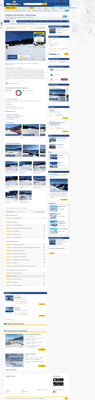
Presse (7, 393)
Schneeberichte (35, 10)
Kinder (54, 48)
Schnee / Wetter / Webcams (22, 21)
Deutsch (65, 1)
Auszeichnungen (30, 23)
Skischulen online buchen (12, 114)
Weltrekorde (55, 1)
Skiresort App (56, 376)
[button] (54, 54)
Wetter (41, 10)
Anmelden (52, 253)
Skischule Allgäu (9, 119)
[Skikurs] (7, 83)
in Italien (58, 111)
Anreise (56, 21)
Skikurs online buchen (13, 83)
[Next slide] (45, 130)
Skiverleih (41, 21)
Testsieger (46, 1)
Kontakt (61, 21)
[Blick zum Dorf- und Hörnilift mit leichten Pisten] (11, 195)
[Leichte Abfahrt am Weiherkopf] (25, 166)
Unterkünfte (54, 10)
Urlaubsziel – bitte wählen (54, 43)
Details (33, 339)
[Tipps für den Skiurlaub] (66, 10)
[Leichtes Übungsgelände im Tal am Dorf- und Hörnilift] (11, 166)
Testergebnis (13, 23)
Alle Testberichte (8, 319)
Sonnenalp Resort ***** (61, 28)
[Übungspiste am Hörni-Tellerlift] (11, 181)
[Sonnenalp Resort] (52, 30)
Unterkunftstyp (64, 48)
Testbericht (13, 21)
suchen (66, 53)
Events (51, 21)
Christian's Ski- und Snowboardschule (14, 116)
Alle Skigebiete (8, 10)
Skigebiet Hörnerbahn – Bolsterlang (25, 17)
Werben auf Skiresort (42, 389)
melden (24, 208)
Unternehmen (24, 391)
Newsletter (50, 1)
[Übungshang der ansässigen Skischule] (25, 195)
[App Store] (58, 381)
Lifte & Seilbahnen (47, 10)
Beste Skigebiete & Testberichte (19, 10)
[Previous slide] (6, 130)
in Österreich (24, 299)
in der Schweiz (24, 310)
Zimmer (59, 48)
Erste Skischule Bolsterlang (12, 117)
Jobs (59, 1)
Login (22, 393)
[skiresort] (13, 3)
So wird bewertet (10, 64)
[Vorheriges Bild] (50, 95)
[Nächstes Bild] (67, 95)
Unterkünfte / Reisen (33, 21)
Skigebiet (7, 21)
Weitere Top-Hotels (10, 370)
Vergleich (29, 10)
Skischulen (47, 21)
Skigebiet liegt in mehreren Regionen (61, 6)
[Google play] (58, 385)
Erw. (50, 48)
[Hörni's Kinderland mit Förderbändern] (39, 181)
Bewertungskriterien (21, 23)
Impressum (8, 391)
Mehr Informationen (41, 398)
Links (22, 389)
